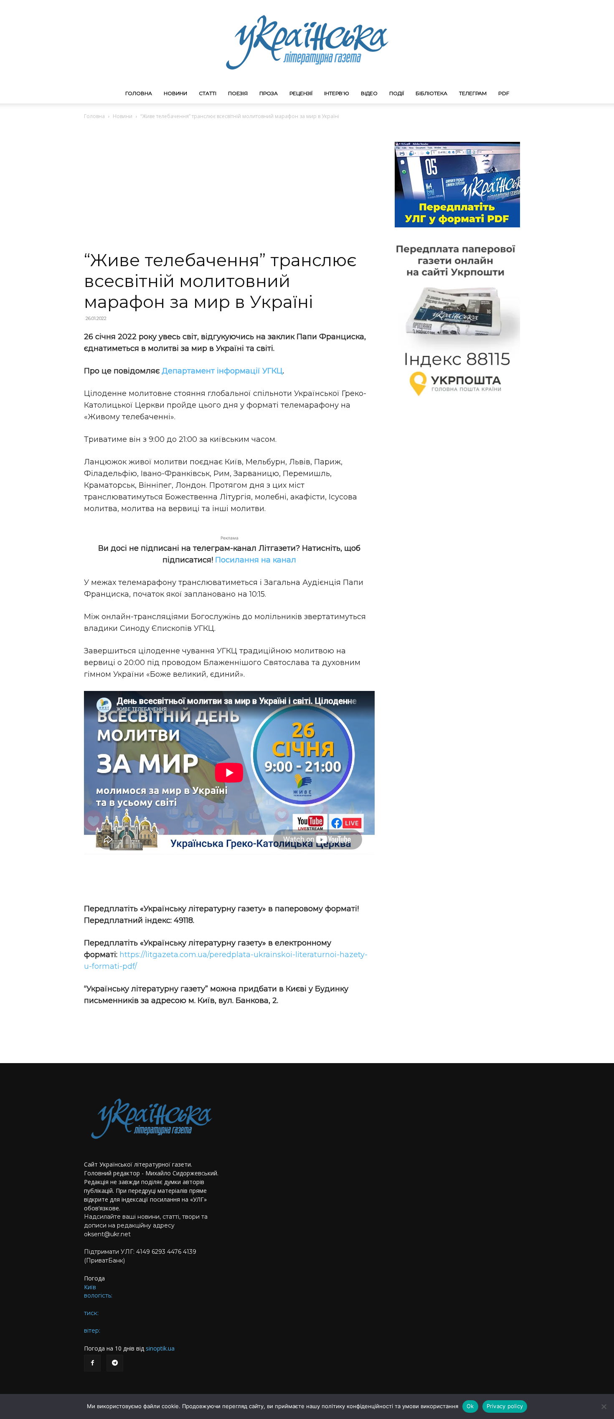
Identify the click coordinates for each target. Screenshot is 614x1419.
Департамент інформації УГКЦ (222, 371)
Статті (207, 93)
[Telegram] (115, 1363)
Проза (268, 93)
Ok (470, 1406)
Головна (138, 93)
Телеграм (473, 93)
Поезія (238, 93)
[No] (603, 1406)
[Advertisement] (229, 187)
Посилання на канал (255, 560)
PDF (503, 93)
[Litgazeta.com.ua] (307, 41)
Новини (175, 93)
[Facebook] (92, 1363)
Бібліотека (431, 93)
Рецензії (300, 93)
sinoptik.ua (160, 1348)
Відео (369, 93)
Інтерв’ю (336, 93)
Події (396, 93)
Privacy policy (505, 1406)
